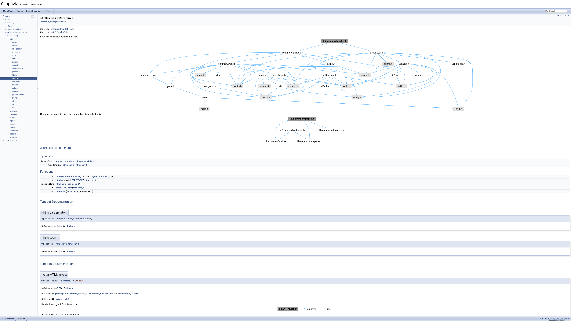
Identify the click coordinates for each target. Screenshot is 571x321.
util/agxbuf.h (59, 32)
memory (10, 23)
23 (58, 226)
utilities (12, 39)
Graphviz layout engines (17, 33)
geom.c (15, 62)
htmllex (59, 180)
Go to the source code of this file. (55, 148)
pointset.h (16, 91)
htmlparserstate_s (65, 161)
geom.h (15, 65)
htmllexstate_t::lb (95, 293)
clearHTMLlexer (64, 188)
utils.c (14, 101)
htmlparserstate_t (85, 161)
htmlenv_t (105, 176)
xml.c (14, 108)
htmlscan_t (81, 165)
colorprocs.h (17, 49)
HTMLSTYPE (76, 180)
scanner (109, 293)
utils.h (14, 104)
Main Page (8, 11)
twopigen (13, 137)
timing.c (15, 98)
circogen (13, 111)
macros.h (16, 85)
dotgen (12, 118)
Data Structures (33, 11)
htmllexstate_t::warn (128, 293)
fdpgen (12, 121)
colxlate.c (16, 52)
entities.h (15, 59)
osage (12, 127)
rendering (14, 36)
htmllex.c (15, 75)
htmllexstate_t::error (75, 293)
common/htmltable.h (62, 29)
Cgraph (10, 26)
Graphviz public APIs (15, 29)
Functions (567, 15)
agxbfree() (58, 293)
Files (48, 11)
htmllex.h (15, 78)
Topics (20, 11)
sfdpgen (13, 134)
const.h (15, 55)
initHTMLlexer (63, 176)
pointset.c (16, 88)
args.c (14, 42)
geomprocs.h (17, 68)
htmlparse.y (17, 82)
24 (58, 251)
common (13, 114)
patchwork (14, 131)
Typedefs (559, 15)
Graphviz (6, 16)
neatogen (14, 124)
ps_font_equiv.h (18, 95)
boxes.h (15, 46)
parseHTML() (62, 299)
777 (59, 288)
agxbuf (94, 176)
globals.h (16, 72)
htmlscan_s (68, 165)
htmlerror (61, 191)
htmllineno (61, 184)
